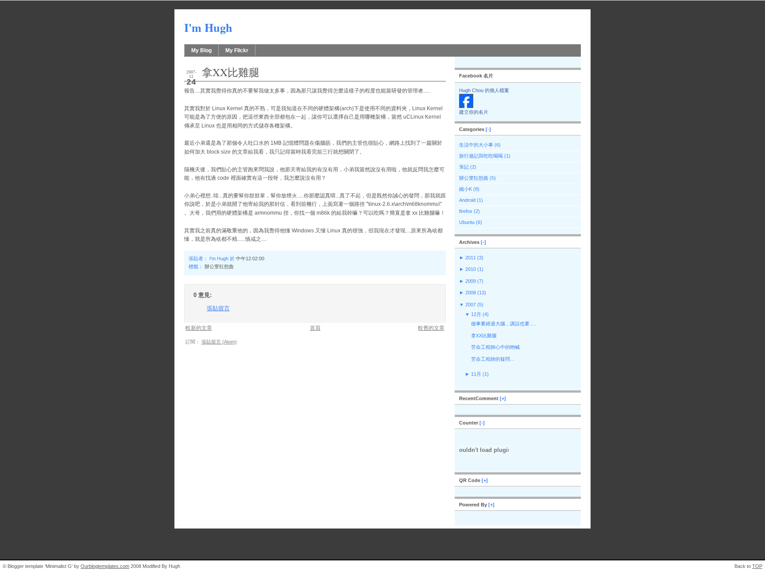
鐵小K (465, 189)
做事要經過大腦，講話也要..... (503, 323)
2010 (470, 269)
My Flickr (236, 50)
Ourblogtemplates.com (105, 566)
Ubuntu (467, 222)
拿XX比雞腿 (230, 72)
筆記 (464, 167)
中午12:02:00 (250, 258)
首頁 (315, 328)
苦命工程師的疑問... (492, 359)
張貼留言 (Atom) (219, 341)
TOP (757, 566)
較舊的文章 (431, 328)
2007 (470, 304)
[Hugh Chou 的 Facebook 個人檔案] (466, 106)
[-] (488, 129)
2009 (470, 281)
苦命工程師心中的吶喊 (495, 347)
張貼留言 (218, 308)
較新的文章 (198, 328)
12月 (476, 314)
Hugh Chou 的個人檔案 (484, 90)
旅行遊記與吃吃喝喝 (481, 155)
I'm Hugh (208, 27)
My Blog (201, 50)
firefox (465, 211)
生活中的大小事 (476, 144)
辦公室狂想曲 (219, 266)
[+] (503, 398)
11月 (476, 374)
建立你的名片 (473, 112)
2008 (470, 292)
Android (467, 200)
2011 (470, 257)
